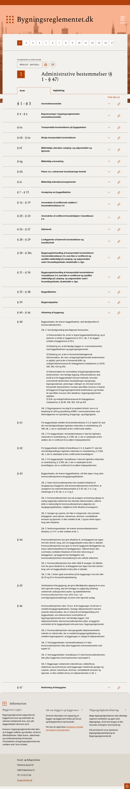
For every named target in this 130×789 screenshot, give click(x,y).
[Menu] (122, 18)
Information (18, 704)
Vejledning (58, 90)
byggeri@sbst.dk (24, 780)
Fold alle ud (114, 97)
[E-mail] (53, 64)
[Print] (46, 65)
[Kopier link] (119, 104)
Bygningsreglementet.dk (55, 19)
